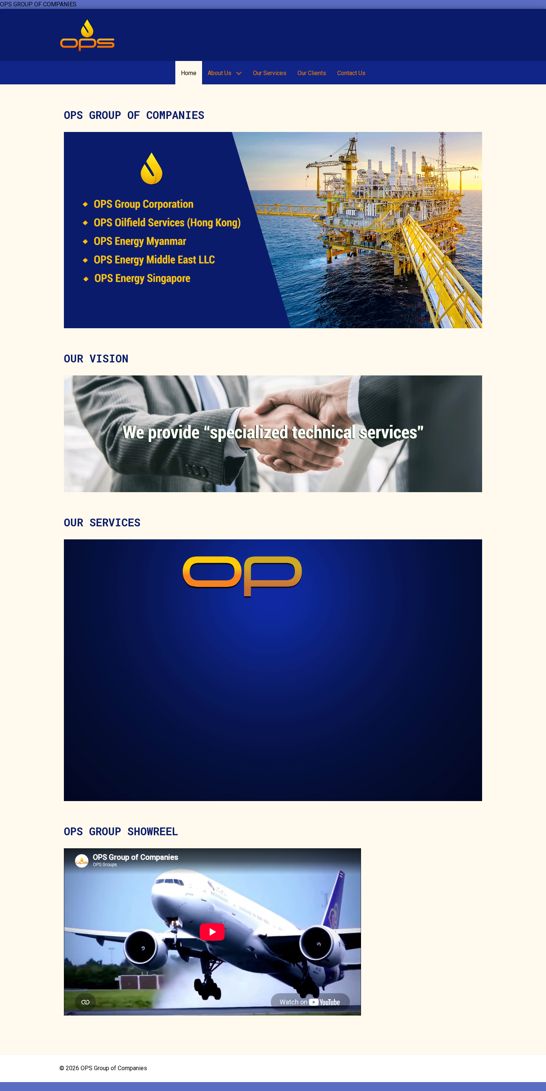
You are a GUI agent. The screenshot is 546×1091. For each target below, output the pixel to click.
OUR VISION (96, 358)
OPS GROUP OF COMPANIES (134, 115)
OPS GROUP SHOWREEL (121, 831)
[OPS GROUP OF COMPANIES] (87, 35)
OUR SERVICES (102, 522)
